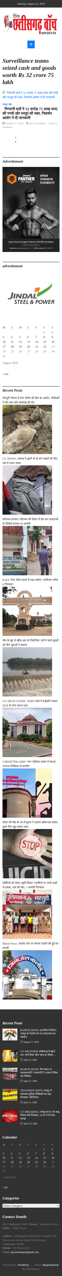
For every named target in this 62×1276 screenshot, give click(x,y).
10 (4, 341)
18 (12, 346)
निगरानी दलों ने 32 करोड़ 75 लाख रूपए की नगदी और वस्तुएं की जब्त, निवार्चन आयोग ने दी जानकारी (29, 113)
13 (28, 341)
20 (28, 346)
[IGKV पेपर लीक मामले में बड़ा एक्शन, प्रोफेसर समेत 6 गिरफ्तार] (31, 611)
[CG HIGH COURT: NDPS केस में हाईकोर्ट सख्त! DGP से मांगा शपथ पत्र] (31, 732)
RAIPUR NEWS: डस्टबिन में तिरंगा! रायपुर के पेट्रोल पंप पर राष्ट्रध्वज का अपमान (38, 1033)
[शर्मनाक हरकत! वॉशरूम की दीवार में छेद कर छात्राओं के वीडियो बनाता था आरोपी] (31, 550)
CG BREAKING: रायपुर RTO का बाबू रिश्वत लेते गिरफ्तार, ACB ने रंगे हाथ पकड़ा (39, 1115)
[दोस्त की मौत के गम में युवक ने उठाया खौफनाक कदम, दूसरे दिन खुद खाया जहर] (31, 853)
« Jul (5, 374)
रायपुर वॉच (7, 104)
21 (36, 346)
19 (20, 346)
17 (4, 346)
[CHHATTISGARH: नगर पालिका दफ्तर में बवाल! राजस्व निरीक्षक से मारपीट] (31, 793)
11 (12, 341)
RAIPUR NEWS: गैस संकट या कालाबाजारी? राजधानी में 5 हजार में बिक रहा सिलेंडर (39, 1073)
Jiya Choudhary (37, 123)
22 (44, 346)
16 (53, 341)
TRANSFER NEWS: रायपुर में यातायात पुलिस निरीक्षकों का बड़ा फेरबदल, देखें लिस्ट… (36, 1094)
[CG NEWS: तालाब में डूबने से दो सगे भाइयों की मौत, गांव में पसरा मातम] (31, 490)
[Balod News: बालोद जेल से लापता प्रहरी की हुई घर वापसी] (31, 975)
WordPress (23, 1265)
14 (36, 341)
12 (20, 341)
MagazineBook (51, 1265)
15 (44, 341)
